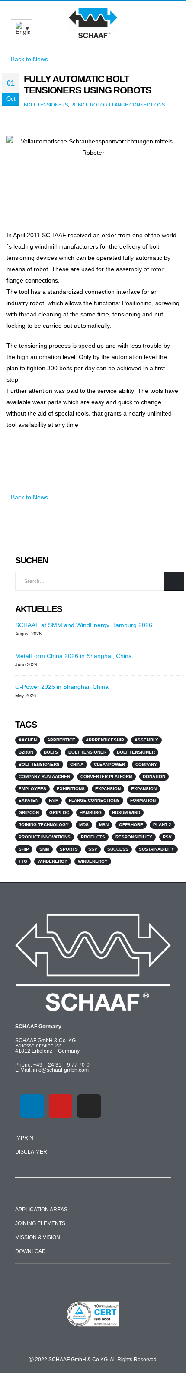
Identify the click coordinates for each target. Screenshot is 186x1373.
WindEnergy (93, 861)
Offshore (131, 824)
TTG (23, 861)
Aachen (28, 740)
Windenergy (52, 861)
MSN (104, 824)
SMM (44, 849)
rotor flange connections (127, 104)
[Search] (174, 581)
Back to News (28, 497)
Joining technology (44, 824)
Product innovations (45, 836)
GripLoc (59, 812)
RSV (167, 836)
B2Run (26, 752)
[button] (169, 19)
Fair (53, 800)
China (76, 764)
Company (146, 764)
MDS (84, 824)
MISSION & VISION (37, 1237)
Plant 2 (162, 824)
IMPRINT (25, 1138)
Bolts (51, 752)
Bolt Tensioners (46, 104)
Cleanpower (109, 764)
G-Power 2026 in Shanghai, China (62, 686)
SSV (92, 849)
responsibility (133, 836)
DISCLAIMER (31, 1152)
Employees (32, 788)
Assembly (146, 740)
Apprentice (61, 740)
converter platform (106, 776)
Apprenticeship (105, 740)
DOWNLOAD (30, 1251)
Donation (154, 776)
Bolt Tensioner (87, 752)
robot (79, 104)
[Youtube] (60, 1106)
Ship (24, 849)
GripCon (29, 812)
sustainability (156, 849)
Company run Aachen (44, 776)
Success (117, 849)
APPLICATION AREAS (41, 1210)
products (93, 836)
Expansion (108, 788)
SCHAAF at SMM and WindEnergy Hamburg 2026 (83, 625)
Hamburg (91, 812)
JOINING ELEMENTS (40, 1223)
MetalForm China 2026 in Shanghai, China (73, 655)
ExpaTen (28, 800)
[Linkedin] (32, 1106)
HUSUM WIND (126, 812)
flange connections (94, 800)
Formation (143, 800)
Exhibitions (71, 788)
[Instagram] (89, 1106)
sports (69, 849)
